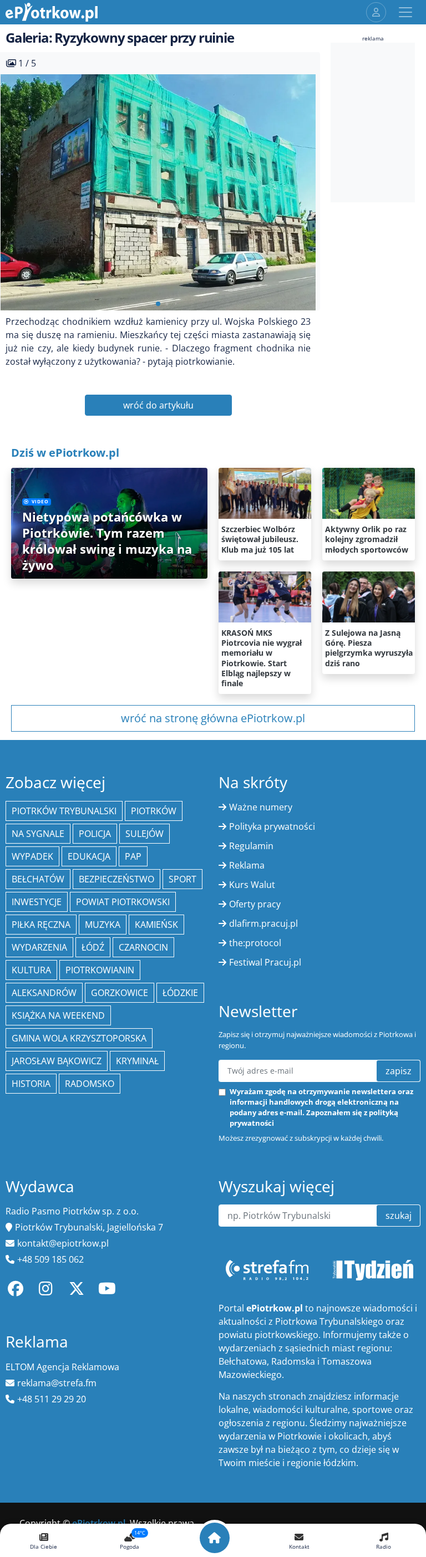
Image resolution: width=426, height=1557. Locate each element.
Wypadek (32, 856)
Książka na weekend (58, 1015)
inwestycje (37, 902)
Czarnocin (143, 947)
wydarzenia (39, 947)
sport (182, 879)
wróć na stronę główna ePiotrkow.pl (213, 718)
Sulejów (144, 834)
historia (31, 1084)
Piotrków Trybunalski (64, 811)
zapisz (399, 1071)
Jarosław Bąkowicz (57, 1061)
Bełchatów (38, 879)
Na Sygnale (38, 834)
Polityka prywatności (272, 826)
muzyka (102, 924)
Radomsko (89, 1084)
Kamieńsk (156, 924)
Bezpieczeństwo (116, 879)
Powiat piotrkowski (123, 902)
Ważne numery (260, 807)
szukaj (399, 1215)
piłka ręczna (41, 924)
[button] (158, 304)
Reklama (247, 865)
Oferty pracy (255, 904)
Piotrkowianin (99, 970)
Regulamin (251, 846)
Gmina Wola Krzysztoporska (79, 1038)
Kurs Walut (252, 885)
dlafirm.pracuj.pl (263, 923)
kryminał (137, 1061)
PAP (133, 856)
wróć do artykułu (158, 405)
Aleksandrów (44, 993)
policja (95, 834)
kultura (31, 970)
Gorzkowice (119, 993)
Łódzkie (180, 993)
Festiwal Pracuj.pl (265, 962)
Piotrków (153, 811)
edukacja (89, 856)
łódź (93, 947)
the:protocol (255, 943)
